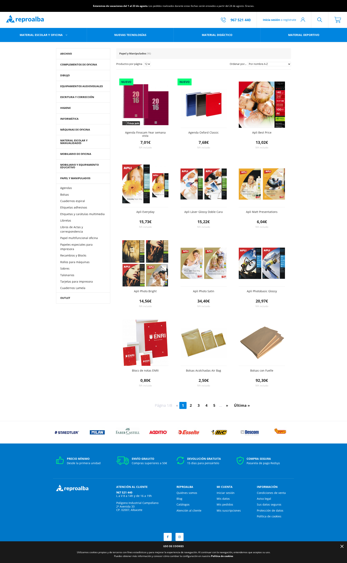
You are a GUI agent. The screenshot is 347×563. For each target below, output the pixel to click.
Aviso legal (264, 499)
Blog (179, 499)
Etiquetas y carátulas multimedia (82, 214)
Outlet (65, 298)
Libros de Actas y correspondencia (71, 229)
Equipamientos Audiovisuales (81, 86)
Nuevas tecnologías (130, 35)
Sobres (64, 268)
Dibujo (65, 75)
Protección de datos (270, 510)
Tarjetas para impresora (76, 281)
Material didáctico (217, 35)
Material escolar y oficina (41, 35)
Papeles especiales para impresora (76, 247)
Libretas (65, 220)
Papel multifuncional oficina (79, 238)
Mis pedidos (225, 504)
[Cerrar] (342, 546)
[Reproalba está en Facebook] (168, 537)
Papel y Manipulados (75, 178)
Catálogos (183, 504)
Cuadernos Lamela (72, 288)
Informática (69, 119)
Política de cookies (269, 516)
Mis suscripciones (229, 510)
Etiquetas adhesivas (73, 207)
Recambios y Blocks (73, 255)
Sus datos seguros (269, 504)
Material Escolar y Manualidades (74, 142)
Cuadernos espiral (72, 201)
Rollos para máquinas (75, 262)
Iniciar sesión (226, 493)
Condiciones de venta (271, 493)
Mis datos (223, 499)
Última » (242, 405)
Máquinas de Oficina (75, 129)
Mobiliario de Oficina (75, 154)
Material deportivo (303, 35)
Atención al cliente (189, 510)
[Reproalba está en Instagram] (180, 537)
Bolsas (64, 194)
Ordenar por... (238, 64)
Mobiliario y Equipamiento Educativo (79, 166)
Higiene (65, 108)
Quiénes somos (187, 493)
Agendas (66, 188)
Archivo (66, 53)
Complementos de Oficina (78, 64)
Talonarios (67, 275)
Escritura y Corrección (77, 97)
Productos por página (129, 64)
